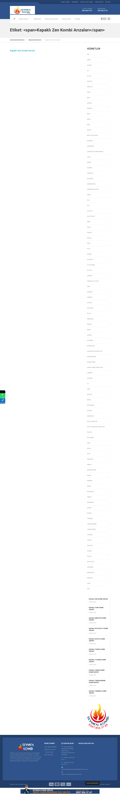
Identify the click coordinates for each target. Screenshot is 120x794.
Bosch (89, 130)
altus (89, 76)
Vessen (89, 551)
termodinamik (91, 524)
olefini (89, 410)
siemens (89, 480)
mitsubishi (90, 405)
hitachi (89, 302)
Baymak (89, 108)
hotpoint (90, 308)
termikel (90, 518)
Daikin (89, 162)
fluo (88, 248)
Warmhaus (90, 572)
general (90, 275)
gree (88, 286)
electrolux (91, 216)
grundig (90, 292)
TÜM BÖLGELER (99, 2)
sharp (89, 475)
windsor (90, 578)
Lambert (90, 373)
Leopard (90, 378)
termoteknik (91, 529)
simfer (89, 497)
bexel (89, 119)
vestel (89, 556)
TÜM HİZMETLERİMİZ (50, 747)
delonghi (90, 178)
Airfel (89, 60)
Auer (88, 92)
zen (88, 588)
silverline (90, 491)
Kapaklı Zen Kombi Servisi (22, 50)
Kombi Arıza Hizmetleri (94, 351)
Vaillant (90, 545)
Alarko (89, 65)
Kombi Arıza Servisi (50, 749)
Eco (88, 205)
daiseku (89, 167)
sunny (89, 507)
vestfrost (90, 561)
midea (89, 399)
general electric (93, 281)
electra (90, 211)
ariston (89, 87)
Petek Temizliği (92, 421)
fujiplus (90, 259)
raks (88, 443)
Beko (88, 113)
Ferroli (89, 232)
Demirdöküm (91, 184)
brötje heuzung (92, 135)
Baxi (88, 97)
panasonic (90, 416)
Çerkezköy (90, 146)
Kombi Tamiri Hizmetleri (95, 367)
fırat (88, 243)
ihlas (89, 313)
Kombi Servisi (91, 356)
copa (88, 157)
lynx (88, 389)
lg (88, 383)
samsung (90, 459)
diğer (89, 194)
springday (90, 502)
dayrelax (90, 173)
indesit (89, 324)
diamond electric (93, 189)
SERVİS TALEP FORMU (86, 2)
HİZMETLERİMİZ (65, 2)
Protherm (90, 437)
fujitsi (89, 270)
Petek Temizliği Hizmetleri (96, 426)
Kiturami (90, 340)
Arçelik (89, 81)
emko (88, 221)
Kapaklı (89, 335)
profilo (89, 432)
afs (88, 54)
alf (88, 70)
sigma (89, 486)
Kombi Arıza (91, 346)
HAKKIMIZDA (75, 2)
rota (88, 453)
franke (89, 254)
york (88, 583)
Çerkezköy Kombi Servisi (95, 151)
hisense (89, 297)
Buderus (90, 140)
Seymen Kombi (91, 470)
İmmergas (90, 319)
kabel (89, 329)
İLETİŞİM (107, 2)
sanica (89, 464)
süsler (89, 513)
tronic (89, 540)
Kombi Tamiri (91, 362)
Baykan (89, 103)
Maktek (89, 394)
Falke (89, 227)
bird (88, 124)
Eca (88, 200)
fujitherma (91, 265)
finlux (89, 238)
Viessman (90, 567)
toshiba (89, 534)
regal (89, 448)
